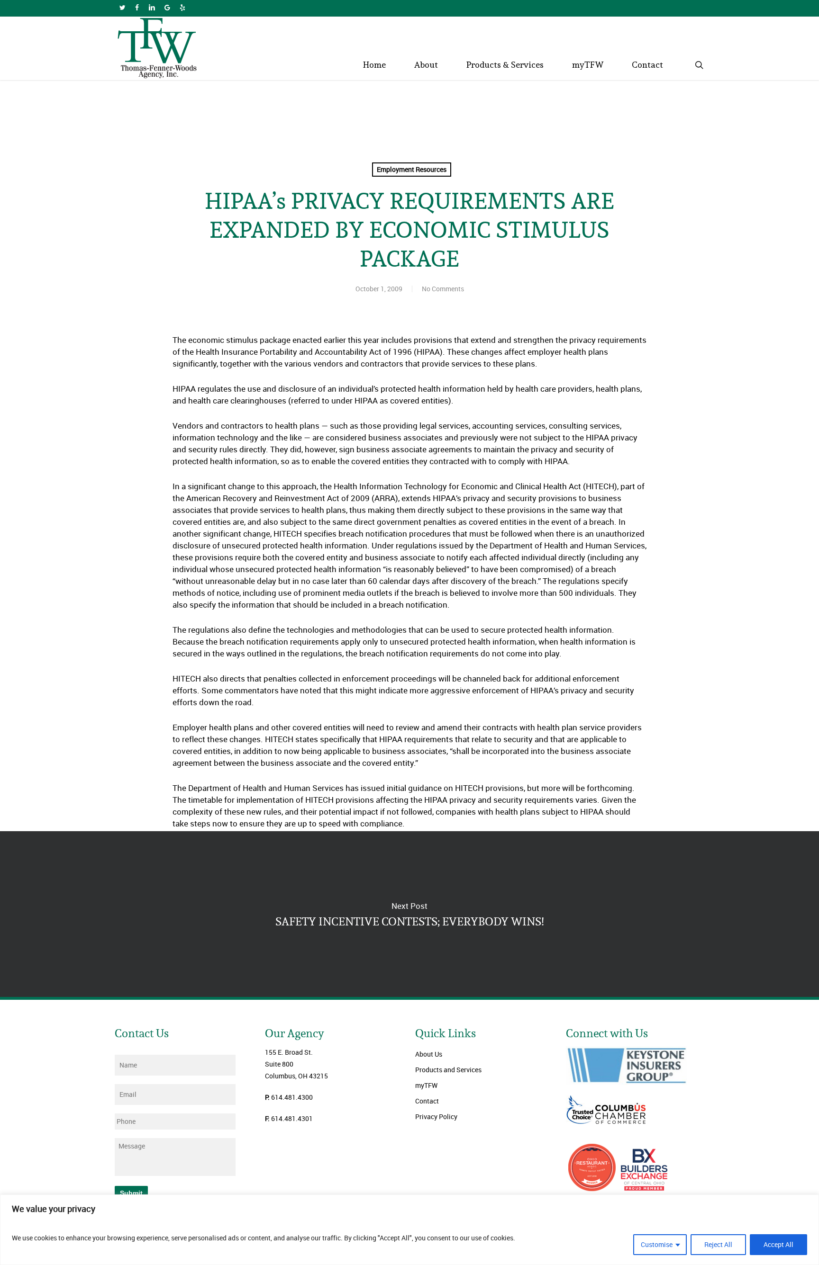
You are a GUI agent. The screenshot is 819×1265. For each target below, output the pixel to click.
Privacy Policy (436, 1116)
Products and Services (448, 1069)
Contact (427, 1100)
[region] (409, 1229)
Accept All (778, 1244)
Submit (131, 1193)
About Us (428, 1054)
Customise (657, 1244)
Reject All (718, 1244)
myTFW (426, 1085)
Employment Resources (411, 169)
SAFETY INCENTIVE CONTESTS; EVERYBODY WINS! (409, 914)
